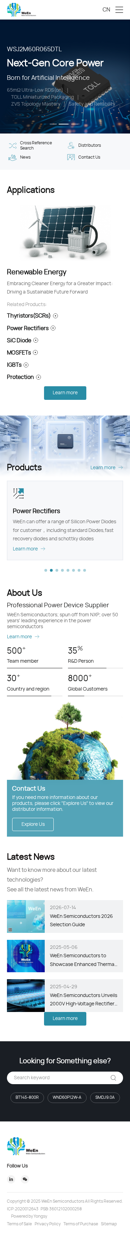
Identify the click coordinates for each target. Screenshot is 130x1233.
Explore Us (33, 824)
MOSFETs (19, 353)
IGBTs (14, 365)
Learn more (65, 392)
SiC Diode (19, 340)
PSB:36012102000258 (61, 1209)
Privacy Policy (48, 1224)
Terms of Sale (19, 1224)
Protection (20, 377)
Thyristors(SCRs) (29, 316)
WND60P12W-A (67, 1097)
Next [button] (126, 76)
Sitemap (109, 1224)
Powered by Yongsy (29, 1216)
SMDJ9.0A (105, 1097)
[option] (65, 77)
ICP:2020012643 (22, 1209)
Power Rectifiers (28, 328)
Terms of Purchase (80, 1224)
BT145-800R (27, 1097)
